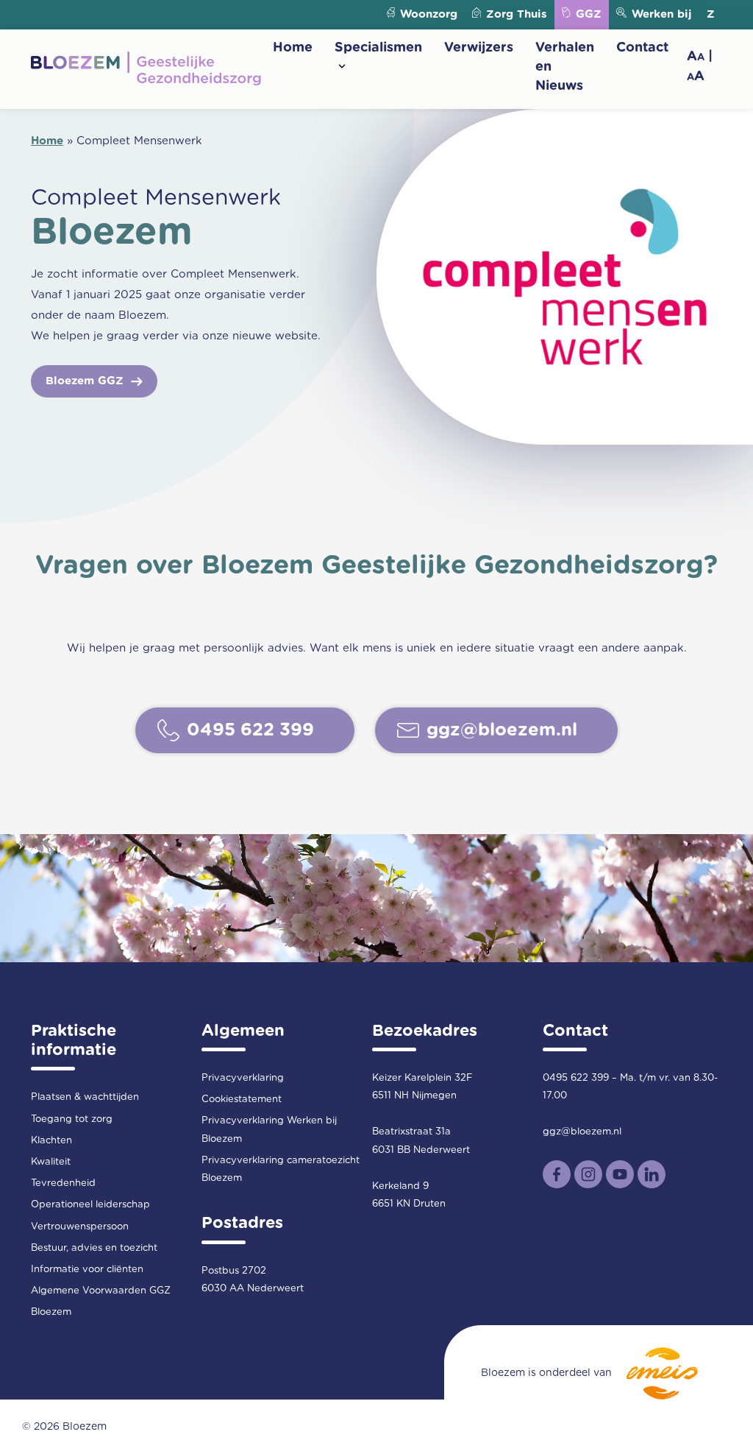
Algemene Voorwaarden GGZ (101, 1291)
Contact (642, 47)
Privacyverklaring (242, 1078)
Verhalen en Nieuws (564, 67)
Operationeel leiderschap (90, 1205)
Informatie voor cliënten (87, 1269)
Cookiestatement (241, 1099)
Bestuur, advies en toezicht (94, 1248)
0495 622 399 (576, 1078)
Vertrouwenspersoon (80, 1227)
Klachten (51, 1141)
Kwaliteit (51, 1162)
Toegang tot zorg (72, 1119)
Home (293, 47)
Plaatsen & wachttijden (85, 1097)
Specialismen (378, 47)
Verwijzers (478, 47)
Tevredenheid (63, 1183)
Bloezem (51, 1312)
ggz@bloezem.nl (582, 1132)
